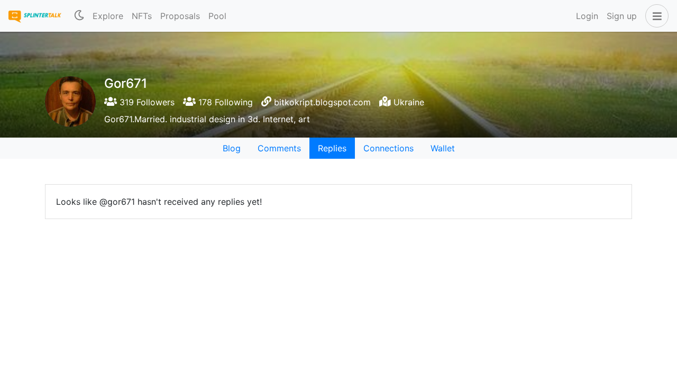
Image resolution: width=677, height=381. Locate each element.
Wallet (443, 148)
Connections (388, 148)
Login (587, 16)
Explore (108, 16)
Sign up (622, 16)
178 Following (224, 102)
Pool (217, 16)
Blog (232, 148)
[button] (655, 16)
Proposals (180, 16)
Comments (279, 148)
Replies (332, 148)
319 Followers (146, 102)
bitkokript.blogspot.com (322, 102)
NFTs (142, 16)
